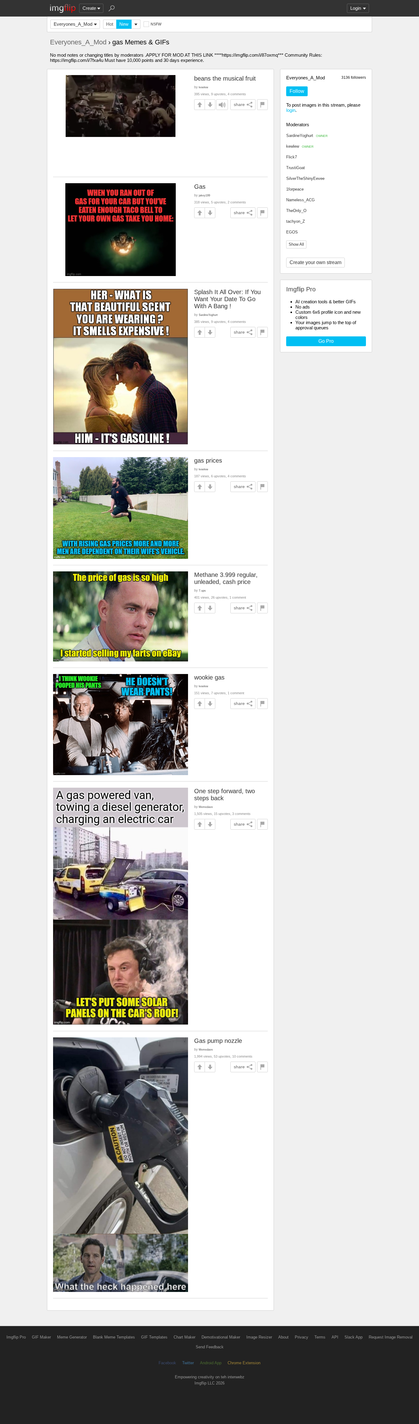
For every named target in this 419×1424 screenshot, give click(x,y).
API (335, 1337)
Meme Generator (72, 1337)
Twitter (188, 1363)
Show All (296, 244)
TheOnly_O (296, 210)
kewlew (299, 146)
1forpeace (295, 189)
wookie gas (209, 677)
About (283, 1337)
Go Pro (326, 341)
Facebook (167, 1363)
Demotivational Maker (221, 1337)
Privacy (301, 1337)
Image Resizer (259, 1337)
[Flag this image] (262, 104)
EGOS (292, 232)
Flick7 (291, 157)
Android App (210, 1363)
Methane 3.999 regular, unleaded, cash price (226, 578)
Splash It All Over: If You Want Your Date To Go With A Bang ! (227, 299)
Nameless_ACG (300, 200)
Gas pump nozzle (218, 1040)
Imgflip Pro (16, 1337)
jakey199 (204, 195)
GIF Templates (154, 1337)
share (239, 104)
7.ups (202, 590)
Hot (109, 24)
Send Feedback (210, 1347)
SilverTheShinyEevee (305, 178)
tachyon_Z (295, 221)
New (124, 24)
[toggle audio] (222, 104)
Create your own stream (315, 262)
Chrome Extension (244, 1363)
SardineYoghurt (307, 135)
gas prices (208, 460)
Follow (297, 91)
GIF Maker (41, 1337)
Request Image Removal (391, 1337)
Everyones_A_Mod (73, 24)
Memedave (206, 807)
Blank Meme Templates (114, 1337)
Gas (200, 186)
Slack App (353, 1337)
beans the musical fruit (225, 78)
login (290, 110)
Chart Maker (184, 1337)
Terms (319, 1337)
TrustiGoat (295, 167)
